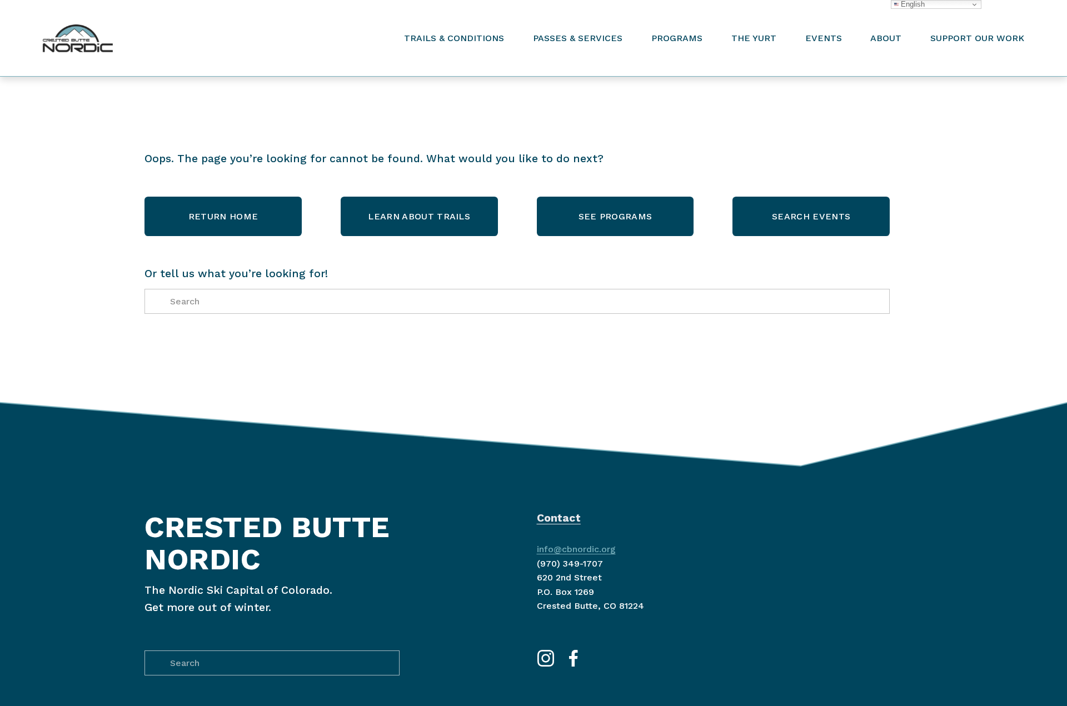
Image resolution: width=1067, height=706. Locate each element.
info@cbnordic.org (576, 549)
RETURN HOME (223, 216)
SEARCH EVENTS (811, 216)
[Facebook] (573, 658)
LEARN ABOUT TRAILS (419, 216)
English (912, 4)
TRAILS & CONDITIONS (454, 38)
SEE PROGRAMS (615, 216)
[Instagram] (546, 658)
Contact (559, 518)
